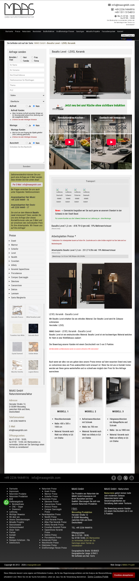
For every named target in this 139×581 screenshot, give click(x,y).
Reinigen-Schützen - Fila (19, 540)
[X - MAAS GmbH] (126, 479)
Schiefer (14, 249)
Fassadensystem (108, 31)
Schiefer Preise (51, 496)
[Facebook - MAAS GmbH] (114, 479)
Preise (17, 31)
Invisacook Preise (49, 540)
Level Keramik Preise (54, 519)
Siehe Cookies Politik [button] (98, 577)
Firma (36, 61)
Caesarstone (16, 285)
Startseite (9, 31)
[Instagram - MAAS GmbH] (120, 479)
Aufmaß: (13, 106)
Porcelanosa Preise (53, 537)
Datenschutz (14, 542)
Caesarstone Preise (53, 504)
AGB (11, 499)
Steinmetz (16, 509)
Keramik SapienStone (20, 269)
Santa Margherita (18, 297)
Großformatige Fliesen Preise (54, 548)
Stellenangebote (16, 501)
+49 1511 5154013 (125, 12)
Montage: (14, 125)
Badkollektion (48, 31)
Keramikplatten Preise (51, 514)
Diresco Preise (51, 506)
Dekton (14, 289)
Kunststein (37, 31)
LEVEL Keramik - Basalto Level (63, 314)
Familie (26, 61)
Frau (36, 57)
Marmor (14, 245)
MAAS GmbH (39, 43)
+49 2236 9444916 (125, 9)
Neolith (14, 257)
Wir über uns (14, 517)
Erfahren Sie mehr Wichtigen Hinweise (24, 120)
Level (13, 253)
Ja (29, 106)
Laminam (15, 293)
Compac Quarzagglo (19, 277)
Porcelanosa (16, 273)
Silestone (15, 281)
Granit (13, 241)
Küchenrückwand (16, 527)
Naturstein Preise (49, 488)
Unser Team (14, 530)
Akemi (12, 537)
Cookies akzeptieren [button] (123, 575)
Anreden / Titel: (13, 58)
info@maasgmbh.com (123, 5)
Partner (12, 532)
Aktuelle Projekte (93, 31)
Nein (37, 106)
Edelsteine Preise (49, 545)
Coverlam (15, 261)
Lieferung (13, 512)
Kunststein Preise (49, 499)
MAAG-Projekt (128, 565)
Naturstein (26, 31)
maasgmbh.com (34, 565)
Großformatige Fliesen (65, 31)
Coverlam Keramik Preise (55, 527)
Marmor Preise (51, 494)
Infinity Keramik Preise (54, 524)
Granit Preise (50, 491)
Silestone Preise (52, 501)
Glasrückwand (15, 524)
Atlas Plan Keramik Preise (56, 522)
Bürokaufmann (18, 504)
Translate (129, 39)
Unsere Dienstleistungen (19, 519)
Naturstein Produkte (17, 494)
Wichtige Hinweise (17, 514)
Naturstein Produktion (18, 496)
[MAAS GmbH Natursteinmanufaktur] (19, 17)
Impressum (14, 491)
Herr (25, 57)
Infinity (14, 265)
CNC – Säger (17, 506)
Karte (92, 556)
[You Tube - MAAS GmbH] (132, 479)
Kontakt (120, 31)
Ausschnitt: (14, 143)
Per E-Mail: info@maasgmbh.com (27, 184)
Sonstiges (80, 31)
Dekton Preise (51, 535)
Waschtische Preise (50, 542)
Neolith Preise (51, 517)
